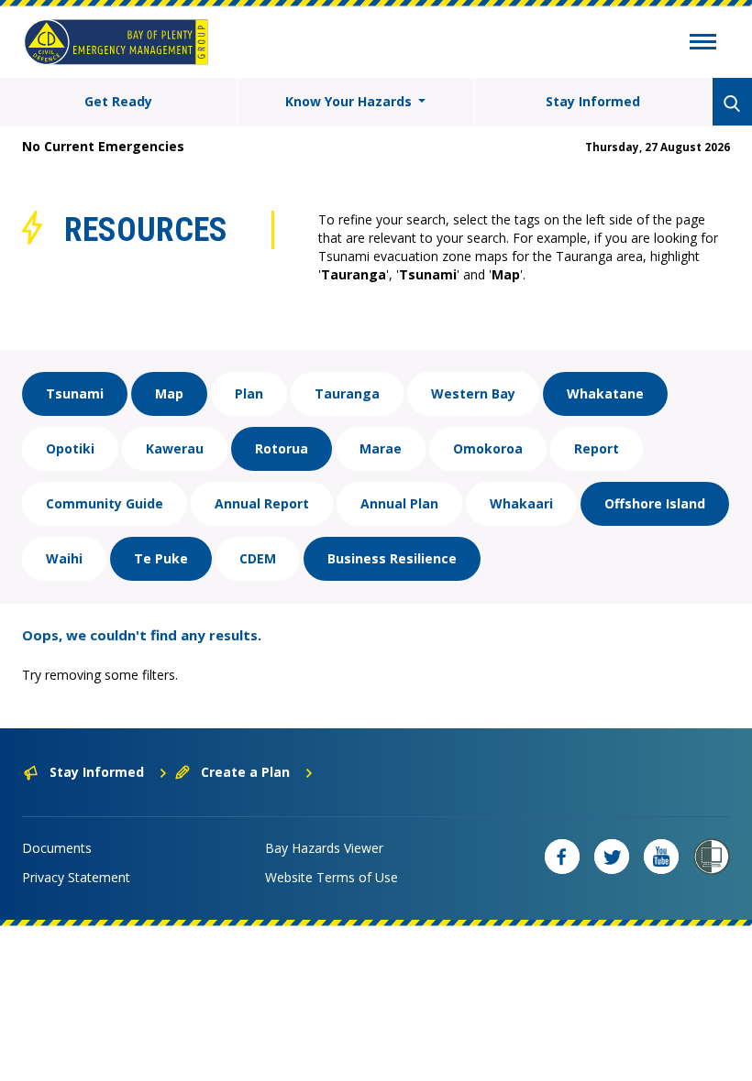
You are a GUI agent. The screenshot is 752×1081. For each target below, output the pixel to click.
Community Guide (104, 503)
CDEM (257, 558)
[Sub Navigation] (703, 44)
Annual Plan (399, 503)
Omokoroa (488, 448)
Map (169, 393)
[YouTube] (661, 856)
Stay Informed (593, 101)
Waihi (64, 558)
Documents (57, 848)
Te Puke (161, 558)
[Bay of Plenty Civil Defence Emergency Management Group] (116, 42)
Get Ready (118, 101)
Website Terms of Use (331, 877)
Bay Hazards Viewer (324, 848)
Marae (380, 448)
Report (596, 448)
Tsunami (75, 393)
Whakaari (521, 503)
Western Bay (473, 393)
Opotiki (70, 448)
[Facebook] (562, 856)
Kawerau (175, 448)
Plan (249, 393)
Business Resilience (392, 558)
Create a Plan (245, 772)
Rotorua (281, 448)
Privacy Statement (76, 877)
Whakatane (605, 393)
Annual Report (262, 503)
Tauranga (347, 393)
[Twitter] (611, 856)
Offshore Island (654, 503)
